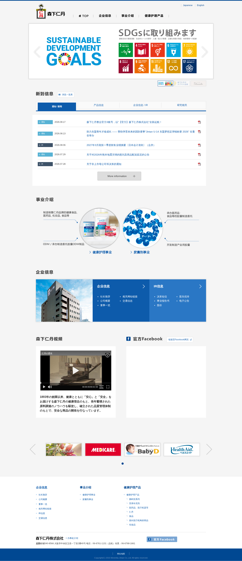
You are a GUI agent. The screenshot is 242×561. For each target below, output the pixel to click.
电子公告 (184, 300)
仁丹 (131, 512)
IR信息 (158, 286)
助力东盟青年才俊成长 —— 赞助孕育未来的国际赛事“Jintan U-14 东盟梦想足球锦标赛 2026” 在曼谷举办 (141, 133)
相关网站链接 (130, 296)
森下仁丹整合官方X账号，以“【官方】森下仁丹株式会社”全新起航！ (124, 122)
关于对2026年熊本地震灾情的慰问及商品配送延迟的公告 (118, 154)
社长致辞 (105, 296)
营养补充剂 (134, 503)
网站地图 (121, 554)
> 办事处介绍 (72, 538)
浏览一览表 (67, 94)
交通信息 (128, 300)
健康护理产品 (132, 495)
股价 (159, 305)
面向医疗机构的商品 (138, 520)
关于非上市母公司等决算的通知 (104, 164)
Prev (37, 52)
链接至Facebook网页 (178, 339)
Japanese (188, 5)
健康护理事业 (89, 495)
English (200, 5)
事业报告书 (163, 300)
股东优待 (184, 296)
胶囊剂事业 (88, 499)
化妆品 (132, 524)
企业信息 (103, 286)
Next (205, 52)
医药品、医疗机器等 (138, 507)
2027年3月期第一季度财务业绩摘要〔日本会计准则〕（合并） (121, 145)
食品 (131, 516)
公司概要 (105, 300)
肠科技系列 (134, 499)
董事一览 (105, 305)
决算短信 (162, 296)
